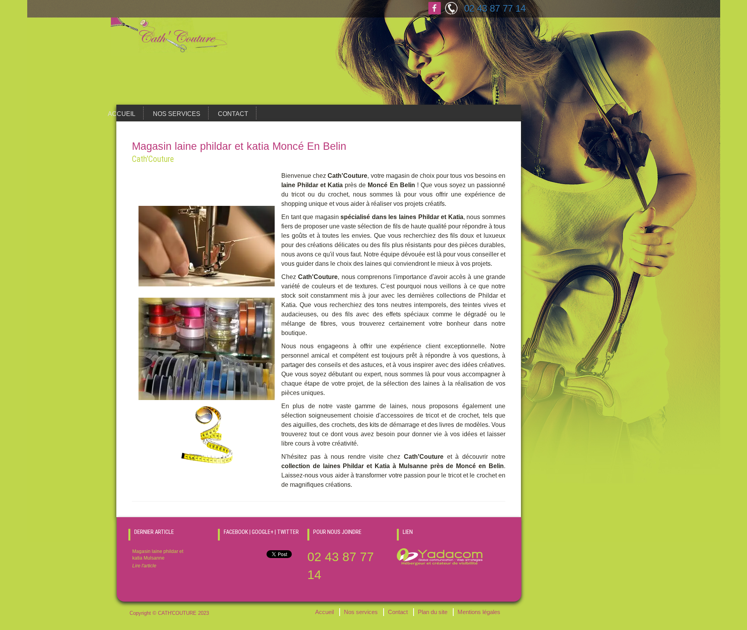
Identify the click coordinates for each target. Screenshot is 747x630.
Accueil (121, 114)
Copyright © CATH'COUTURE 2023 (169, 613)
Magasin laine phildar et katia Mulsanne (157, 559)
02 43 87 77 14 (495, 8)
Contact (233, 114)
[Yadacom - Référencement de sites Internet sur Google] (439, 556)
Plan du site (432, 612)
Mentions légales (479, 612)
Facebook (434, 8)
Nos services (176, 114)
